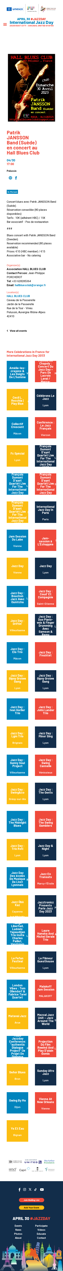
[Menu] (5, 25)
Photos (18, 1234)
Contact (41, 1238)
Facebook (19, 1189)
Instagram (24, 1189)
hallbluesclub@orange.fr (30, 285)
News (18, 1230)
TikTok (35, 1189)
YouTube (41, 1189)
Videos (41, 1230)
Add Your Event (31, 1207)
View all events (18, 330)
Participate (41, 1225)
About (18, 1238)
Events (18, 1225)
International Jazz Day (31, 22)
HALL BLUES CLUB (18, 296)
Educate (41, 1234)
